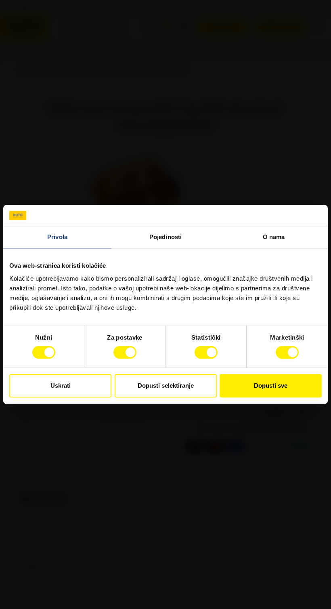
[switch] (124, 352)
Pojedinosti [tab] (165, 237)
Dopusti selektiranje (166, 385)
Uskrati (60, 385)
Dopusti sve (270, 385)
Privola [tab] (57, 237)
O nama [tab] (274, 237)
